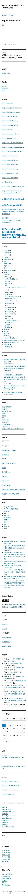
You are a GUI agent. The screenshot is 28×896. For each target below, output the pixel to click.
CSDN (4, 459)
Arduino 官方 (6, 857)
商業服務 (6, 515)
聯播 (5, 524)
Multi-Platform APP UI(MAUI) (16, 288)
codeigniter (5, 820)
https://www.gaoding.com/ (10, 160)
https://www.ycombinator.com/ (12, 108)
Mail (3, 90)
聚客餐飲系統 (6, 885)
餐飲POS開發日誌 (10, 338)
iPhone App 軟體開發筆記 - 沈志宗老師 (13, 489)
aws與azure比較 (7, 182)
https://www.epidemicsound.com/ (12, 142)
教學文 (5, 266)
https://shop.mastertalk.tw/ (11, 785)
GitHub (4, 86)
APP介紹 (6, 253)
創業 (5, 261)
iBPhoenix (5, 420)
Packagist (5, 824)
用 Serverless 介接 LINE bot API (11, 230)
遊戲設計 (7, 327)
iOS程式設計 (8, 298)
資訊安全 (7, 325)
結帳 (5, 522)
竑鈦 (3, 418)
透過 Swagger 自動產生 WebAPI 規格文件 (14, 236)
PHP (6, 305)
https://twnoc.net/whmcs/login (12, 151)
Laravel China (6, 809)
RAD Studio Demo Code (9, 463)
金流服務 (7, 347)
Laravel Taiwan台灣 (8, 827)
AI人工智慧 (7, 250)
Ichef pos (5, 883)
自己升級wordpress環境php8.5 (13, 392)
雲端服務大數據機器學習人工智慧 (13, 340)
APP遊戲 (9, 294)
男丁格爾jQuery (6, 472)
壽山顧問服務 (6, 73)
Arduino (6, 255)
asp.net (7, 283)
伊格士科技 (5, 422)
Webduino (5, 861)
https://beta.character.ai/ (10, 169)
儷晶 (3, 413)
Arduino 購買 (6, 859)
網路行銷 (6, 329)
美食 (5, 331)
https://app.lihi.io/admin (10, 125)
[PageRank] (14, 446)
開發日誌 (6, 336)
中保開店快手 (6, 426)
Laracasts (5, 813)
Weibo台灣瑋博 (6, 411)
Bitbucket (5, 88)
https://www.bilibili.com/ (10, 121)
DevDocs (4, 476)
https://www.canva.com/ (10, 156)
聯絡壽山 (6, 526)
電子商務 (6, 344)
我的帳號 (6, 520)
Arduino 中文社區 (7, 852)
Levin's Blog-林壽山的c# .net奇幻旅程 (11, 891)
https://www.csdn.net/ (9, 138)
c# (6, 285)
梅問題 (4, 467)
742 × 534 (15, 44)
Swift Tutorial (11, 301)
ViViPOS (4, 409)
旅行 (5, 268)
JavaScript (8, 303)
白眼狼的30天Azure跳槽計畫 (12, 205)
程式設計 (6, 277)
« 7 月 (7, 742)
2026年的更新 (8, 567)
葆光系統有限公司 (7, 407)
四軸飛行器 (7, 263)
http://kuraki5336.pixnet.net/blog (12, 429)
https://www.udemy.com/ (10, 790)
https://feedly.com (8, 794)
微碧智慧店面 (6, 876)
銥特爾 (4, 415)
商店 (5, 513)
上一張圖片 (4, 15)
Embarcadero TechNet (9, 450)
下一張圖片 (11, 15)
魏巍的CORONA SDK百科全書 (10, 494)
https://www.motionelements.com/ (13, 147)
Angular (7, 281)
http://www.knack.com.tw (10, 781)
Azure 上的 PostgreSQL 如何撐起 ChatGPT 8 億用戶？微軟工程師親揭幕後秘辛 (15, 572)
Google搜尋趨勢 (8, 507)
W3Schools (5, 481)
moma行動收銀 (6, 878)
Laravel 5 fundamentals (9, 816)
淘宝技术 (6, 272)
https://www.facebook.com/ (11, 134)
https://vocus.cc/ (7, 103)
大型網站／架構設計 (10, 320)
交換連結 (6, 511)
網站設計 (7, 322)
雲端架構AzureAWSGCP (11, 342)
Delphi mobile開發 (12, 296)
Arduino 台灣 (6, 855)
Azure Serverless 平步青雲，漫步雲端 (13, 209)
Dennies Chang (7, 646)
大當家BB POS (6, 424)
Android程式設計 (10, 279)
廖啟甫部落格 (6, 642)
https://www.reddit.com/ (10, 164)
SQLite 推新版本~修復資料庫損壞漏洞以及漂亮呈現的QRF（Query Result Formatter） (14, 368)
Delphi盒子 (5, 454)
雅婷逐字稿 (5, 218)
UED (6, 316)
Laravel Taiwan (7, 818)
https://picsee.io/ (7, 129)
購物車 (5, 528)
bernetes (6, 257)
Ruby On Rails (9, 314)
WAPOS (4, 880)
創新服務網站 (7, 259)
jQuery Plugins (6, 485)
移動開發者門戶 (6, 637)
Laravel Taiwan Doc (8, 811)
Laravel (9, 309)
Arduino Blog (6, 850)
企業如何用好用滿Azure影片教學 (13, 199)
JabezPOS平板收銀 (7, 874)
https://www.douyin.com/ (10, 177)
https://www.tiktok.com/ (10, 173)
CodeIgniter (10, 307)
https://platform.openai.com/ (11, 112)
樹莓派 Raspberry (9, 270)
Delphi (7, 292)
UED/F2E (8, 318)
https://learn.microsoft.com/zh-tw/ (13, 186)
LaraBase (5, 822)
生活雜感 (6, 274)
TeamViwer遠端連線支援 (11, 509)
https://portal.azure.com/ (10, 116)
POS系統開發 (9, 312)
